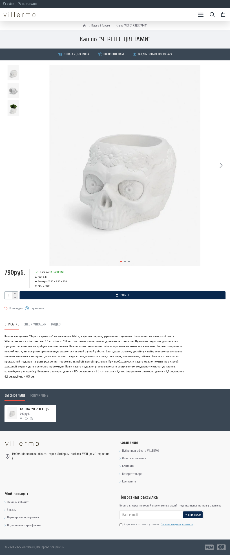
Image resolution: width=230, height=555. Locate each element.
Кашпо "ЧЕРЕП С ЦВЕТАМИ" (37, 409)
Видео (56, 324)
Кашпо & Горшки (101, 25)
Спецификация (35, 324)
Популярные (38, 396)
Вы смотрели (14, 396)
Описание (11, 324)
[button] (28, 165)
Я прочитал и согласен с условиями (158, 524)
